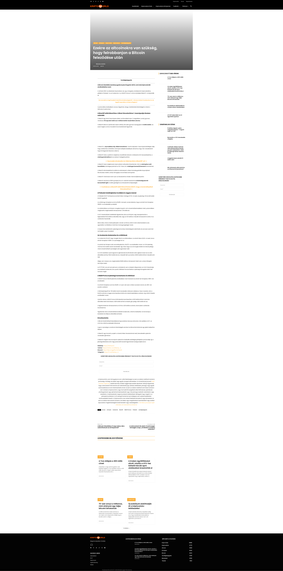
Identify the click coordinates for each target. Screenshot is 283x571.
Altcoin (95, 43)
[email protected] (99, 544)
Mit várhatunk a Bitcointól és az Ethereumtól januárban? (176, 168)
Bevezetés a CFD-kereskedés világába (176, 138)
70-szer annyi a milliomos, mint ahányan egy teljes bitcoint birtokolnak (110, 506)
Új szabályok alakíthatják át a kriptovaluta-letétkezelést (140, 506)
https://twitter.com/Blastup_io (112, 348)
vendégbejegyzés (143, 409)
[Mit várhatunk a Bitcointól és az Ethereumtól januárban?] (163, 170)
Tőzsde (130, 456)
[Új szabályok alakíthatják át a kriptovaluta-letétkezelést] (141, 492)
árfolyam (109, 409)
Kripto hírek (109, 43)
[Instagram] (96, 1)
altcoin (103, 409)
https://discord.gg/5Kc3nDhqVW (112, 350)
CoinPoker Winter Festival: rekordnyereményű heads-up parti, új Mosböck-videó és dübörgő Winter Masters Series (175, 150)
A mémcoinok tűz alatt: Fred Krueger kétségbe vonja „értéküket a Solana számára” (142, 427)
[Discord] (91, 1)
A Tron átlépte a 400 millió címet (110, 462)
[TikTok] (98, 1)
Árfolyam (101, 43)
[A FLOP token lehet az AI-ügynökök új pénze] (163, 117)
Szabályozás (131, 499)
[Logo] (106, 6)
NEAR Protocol (128, 409)
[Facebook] (93, 1)
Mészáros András (100, 64)
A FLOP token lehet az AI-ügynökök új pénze (174, 115)
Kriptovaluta (116, 43)
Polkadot (135, 409)
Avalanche (115, 409)
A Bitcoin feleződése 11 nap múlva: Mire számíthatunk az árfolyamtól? (111, 427)
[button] (191, 6)
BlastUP (121, 409)
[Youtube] (103, 1)
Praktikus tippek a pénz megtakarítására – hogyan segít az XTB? (175, 129)
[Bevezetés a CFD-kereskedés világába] (163, 139)
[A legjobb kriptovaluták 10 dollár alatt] (163, 160)
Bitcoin (100, 499)
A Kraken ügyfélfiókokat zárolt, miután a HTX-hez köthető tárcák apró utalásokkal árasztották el (140, 464)
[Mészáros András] (94, 64)
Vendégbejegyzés (126, 43)
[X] (100, 1)
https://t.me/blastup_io (111, 352)
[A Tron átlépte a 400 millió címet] (111, 450)
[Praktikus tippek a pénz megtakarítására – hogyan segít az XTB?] (163, 130)
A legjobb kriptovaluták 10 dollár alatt (175, 159)
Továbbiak (125, 528)
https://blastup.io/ (109, 346)
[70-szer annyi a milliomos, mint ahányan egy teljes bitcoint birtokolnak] (111, 492)
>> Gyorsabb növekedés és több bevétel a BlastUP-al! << (126, 161)
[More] (114, 74)
